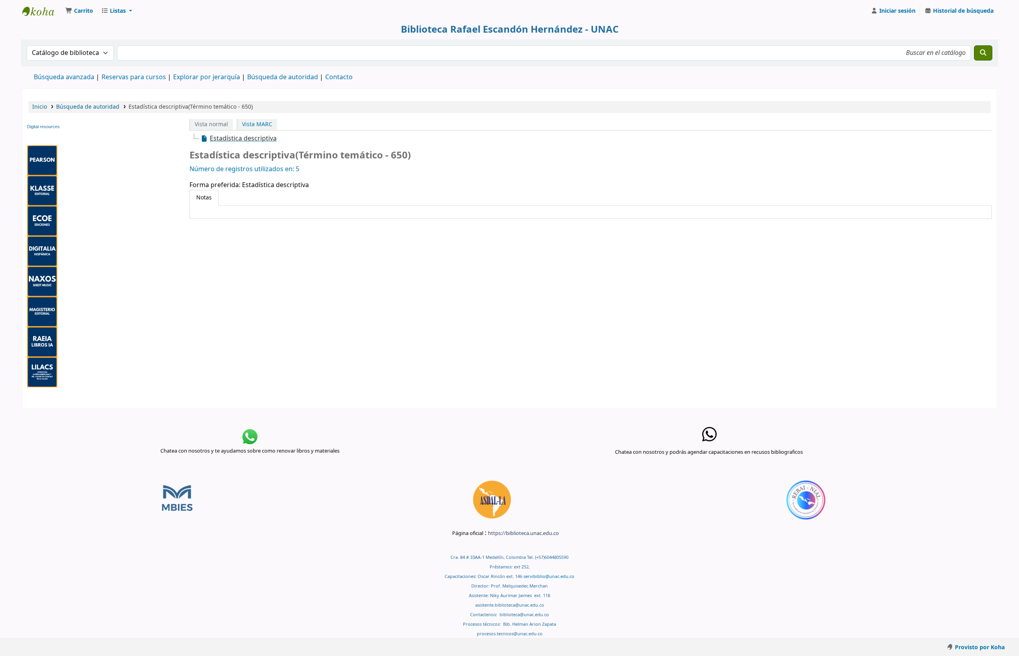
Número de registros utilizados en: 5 (244, 169)
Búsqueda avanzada (64, 77)
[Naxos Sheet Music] (42, 281)
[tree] (590, 138)
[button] (79, 11)
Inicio (39, 107)
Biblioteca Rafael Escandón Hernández (42, 11)
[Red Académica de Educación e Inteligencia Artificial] (42, 341)
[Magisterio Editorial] (42, 311)
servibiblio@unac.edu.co (548, 577)
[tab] (204, 198)
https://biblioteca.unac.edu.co (523, 533)
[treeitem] (238, 138)
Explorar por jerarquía (206, 77)
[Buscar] (983, 53)
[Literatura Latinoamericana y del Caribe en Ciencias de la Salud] (42, 372)
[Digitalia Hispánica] (42, 251)
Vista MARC (257, 124)
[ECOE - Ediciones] (42, 220)
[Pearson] (42, 160)
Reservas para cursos (134, 77)
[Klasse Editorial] (42, 190)
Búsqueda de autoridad (282, 77)
